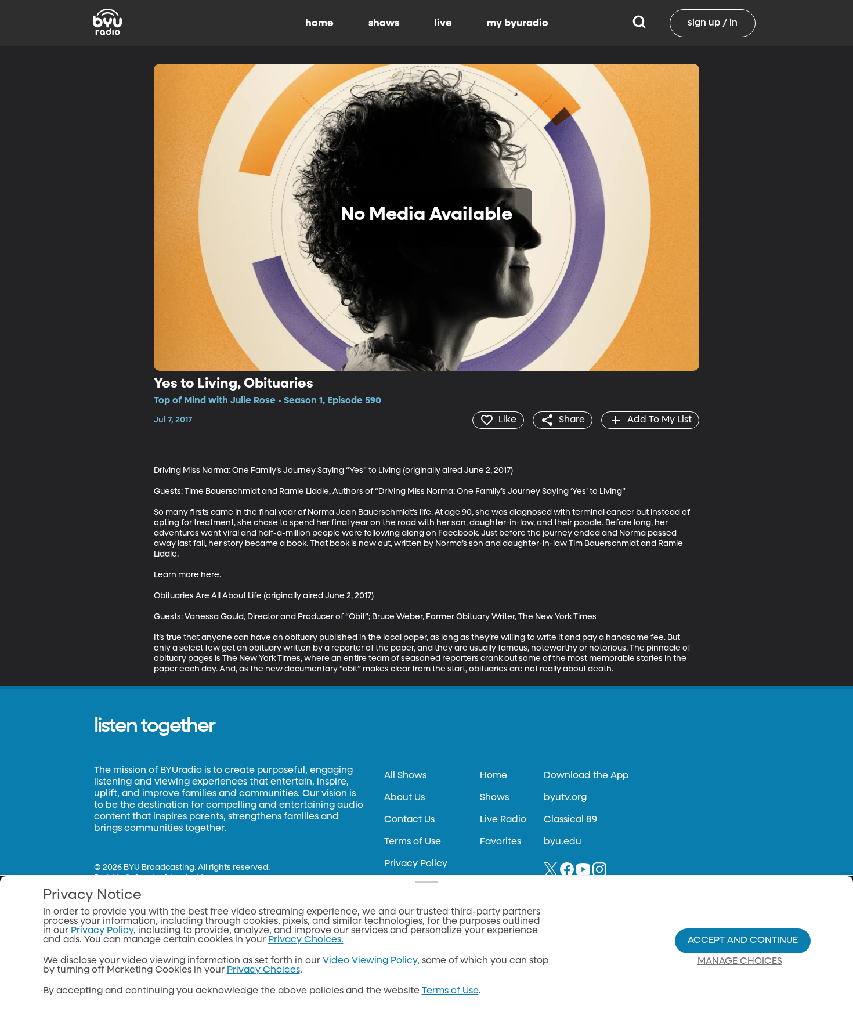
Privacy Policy (415, 864)
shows (383, 23)
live (443, 23)
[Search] (639, 23)
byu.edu (562, 842)
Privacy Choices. (306, 940)
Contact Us (409, 820)
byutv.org (565, 798)
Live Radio (503, 820)
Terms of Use (412, 842)
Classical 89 (570, 820)
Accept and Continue (743, 940)
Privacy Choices (263, 970)
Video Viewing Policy (370, 961)
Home (493, 775)
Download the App (586, 775)
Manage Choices (739, 961)
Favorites (500, 842)
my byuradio (517, 23)
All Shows (405, 775)
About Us (404, 798)
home (319, 23)
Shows (494, 798)
